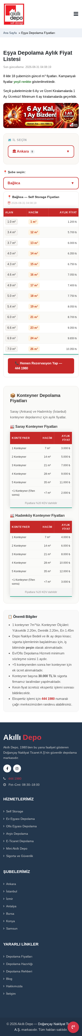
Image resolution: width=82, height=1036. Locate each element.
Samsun (11, 928)
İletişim (11, 993)
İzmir (9, 898)
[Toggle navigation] (76, 14)
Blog (9, 978)
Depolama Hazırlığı (19, 964)
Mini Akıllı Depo (16, 848)
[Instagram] (17, 768)
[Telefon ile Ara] (73, 1027)
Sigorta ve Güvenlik (19, 856)
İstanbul (11, 891)
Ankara (11, 884)
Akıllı (22, 737)
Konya (10, 921)
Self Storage (14, 811)
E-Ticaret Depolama (20, 841)
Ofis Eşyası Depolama (21, 826)
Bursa (10, 913)
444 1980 (48, 699)
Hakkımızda (14, 986)
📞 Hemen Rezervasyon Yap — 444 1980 (38, 365)
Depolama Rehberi (19, 971)
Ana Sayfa (10, 33)
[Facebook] (7, 768)
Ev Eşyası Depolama (20, 818)
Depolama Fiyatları (19, 956)
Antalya (11, 906)
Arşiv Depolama (17, 833)
